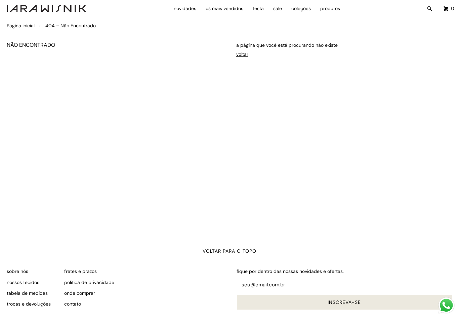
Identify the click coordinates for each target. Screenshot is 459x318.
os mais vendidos (224, 8)
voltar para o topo (229, 251)
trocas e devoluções (29, 304)
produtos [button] (330, 8)
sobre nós (17, 271)
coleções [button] (301, 8)
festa (258, 8)
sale (277, 8)
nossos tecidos (23, 282)
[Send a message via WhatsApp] (446, 305)
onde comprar (79, 293)
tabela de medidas (27, 293)
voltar (242, 54)
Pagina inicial (21, 26)
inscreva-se (344, 302)
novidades (185, 8)
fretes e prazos (80, 271)
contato (72, 304)
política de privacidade (89, 282)
